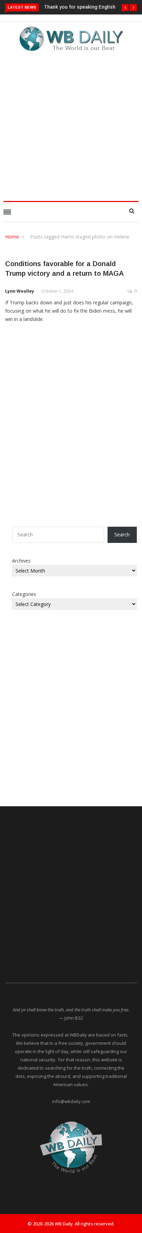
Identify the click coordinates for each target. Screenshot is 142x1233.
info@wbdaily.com (71, 1101)
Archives (21, 560)
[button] (125, 7)
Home (12, 236)
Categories (24, 594)
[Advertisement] (71, 124)
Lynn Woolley (19, 291)
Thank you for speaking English (79, 7)
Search (122, 534)
